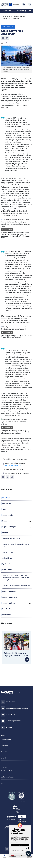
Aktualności (7, 10)
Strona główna (7, 16)
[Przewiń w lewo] (14, 693)
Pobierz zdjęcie (8, 229)
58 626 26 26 (9, 727)
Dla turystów (4, 745)
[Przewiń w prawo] (19, 693)
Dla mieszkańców (19, 16)
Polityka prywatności (7, 771)
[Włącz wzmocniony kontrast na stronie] (30, 4)
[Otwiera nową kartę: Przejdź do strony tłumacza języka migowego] (23, 4)
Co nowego (15, 18)
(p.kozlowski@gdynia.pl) (13, 465)
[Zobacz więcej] (27, 659)
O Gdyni (3, 758)
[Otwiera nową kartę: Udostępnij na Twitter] (7, 38)
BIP (2, 783)
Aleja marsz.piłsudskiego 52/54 (17, 708)
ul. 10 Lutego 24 (11, 714)
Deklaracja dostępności (7, 777)
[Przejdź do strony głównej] (4, 4)
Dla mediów (4, 752)
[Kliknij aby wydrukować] (12, 477)
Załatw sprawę (21, 10)
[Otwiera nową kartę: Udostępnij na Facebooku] (3, 38)
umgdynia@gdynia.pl (13, 721)
